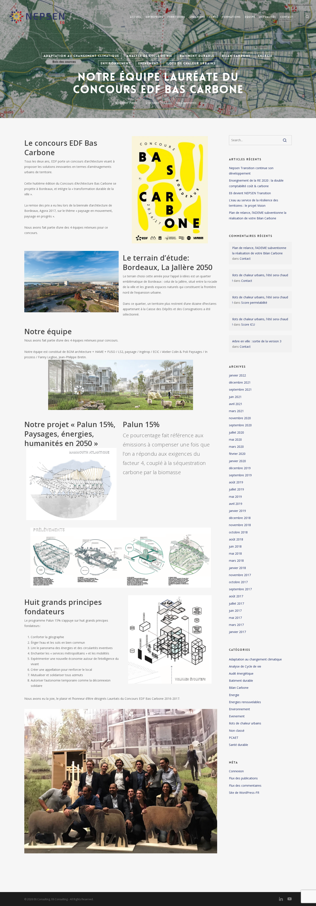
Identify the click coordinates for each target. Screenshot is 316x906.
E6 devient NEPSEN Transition (250, 193)
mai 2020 (235, 439)
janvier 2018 (237, 568)
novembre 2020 (240, 418)
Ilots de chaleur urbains (190, 63)
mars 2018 (236, 560)
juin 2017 (235, 611)
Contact (245, 258)
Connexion (236, 771)
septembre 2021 (240, 389)
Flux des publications (243, 778)
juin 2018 (235, 546)
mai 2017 (235, 618)
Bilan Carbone (236, 56)
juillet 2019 (236, 489)
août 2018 (236, 539)
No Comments (186, 103)
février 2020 (237, 454)
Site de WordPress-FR (244, 793)
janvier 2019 (237, 511)
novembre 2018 (240, 525)
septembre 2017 (240, 589)
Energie (265, 56)
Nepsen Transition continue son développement (251, 170)
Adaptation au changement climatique (81, 56)
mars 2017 (236, 625)
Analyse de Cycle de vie (149, 56)
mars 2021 (236, 411)
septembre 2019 (240, 475)
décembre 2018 (240, 518)
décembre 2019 (240, 468)
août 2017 (236, 596)
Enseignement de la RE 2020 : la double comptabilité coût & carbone (256, 183)
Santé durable (238, 745)
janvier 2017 (237, 632)
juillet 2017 (236, 603)
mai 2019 (235, 497)
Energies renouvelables (245, 702)
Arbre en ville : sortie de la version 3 (256, 341)
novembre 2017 (240, 575)
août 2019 (236, 482)
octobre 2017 (238, 582)
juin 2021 (235, 397)
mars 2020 (236, 447)
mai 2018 (235, 553)
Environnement (116, 63)
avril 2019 (235, 504)
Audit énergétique (241, 673)
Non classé (236, 730)
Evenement (148, 63)
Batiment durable (197, 56)
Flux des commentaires (245, 785)
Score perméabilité (254, 302)
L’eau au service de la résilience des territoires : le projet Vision (253, 203)
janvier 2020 (237, 461)
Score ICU (248, 324)
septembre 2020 (240, 425)
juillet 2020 (236, 432)
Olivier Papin (128, 103)
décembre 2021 (240, 382)
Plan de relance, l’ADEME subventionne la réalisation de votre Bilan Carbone (257, 215)
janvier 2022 (237, 375)
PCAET (233, 738)
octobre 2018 (238, 532)
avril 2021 (235, 404)
